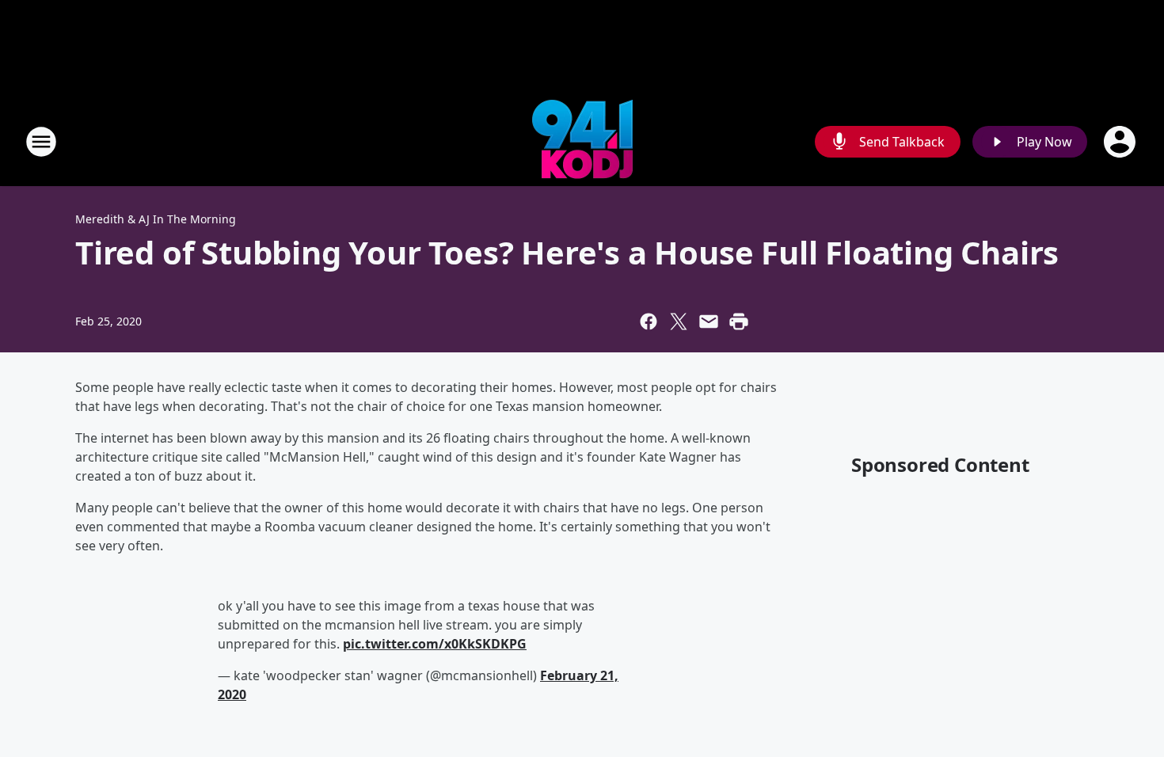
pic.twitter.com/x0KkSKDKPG (435, 643)
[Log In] (1121, 142)
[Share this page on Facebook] (648, 321)
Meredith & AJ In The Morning (155, 218)
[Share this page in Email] (709, 321)
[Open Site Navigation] (41, 142)
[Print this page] (739, 321)
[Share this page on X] (679, 321)
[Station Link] (582, 141)
